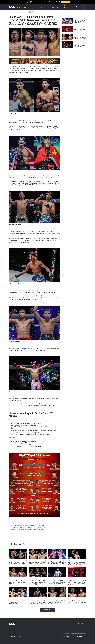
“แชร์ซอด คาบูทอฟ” (27, 350)
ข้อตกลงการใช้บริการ (81, 636)
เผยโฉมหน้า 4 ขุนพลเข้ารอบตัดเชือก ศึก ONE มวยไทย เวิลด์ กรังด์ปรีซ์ (28, 527)
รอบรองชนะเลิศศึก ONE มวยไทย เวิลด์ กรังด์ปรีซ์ (30, 296)
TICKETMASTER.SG (40, 406)
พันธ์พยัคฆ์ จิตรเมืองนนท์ (26, 348)
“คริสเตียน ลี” (46, 121)
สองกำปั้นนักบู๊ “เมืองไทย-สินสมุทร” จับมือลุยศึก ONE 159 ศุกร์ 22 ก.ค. (27, 525)
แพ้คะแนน (33, 126)
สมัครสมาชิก (18, 6)
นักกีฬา (35, 7)
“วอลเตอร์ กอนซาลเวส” (48, 298)
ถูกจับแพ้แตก (41, 238)
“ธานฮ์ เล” (54, 176)
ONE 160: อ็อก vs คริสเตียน (51, 70)
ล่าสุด (48, 7)
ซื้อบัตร (65, 6)
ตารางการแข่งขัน (26, 6)
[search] (83, 7)
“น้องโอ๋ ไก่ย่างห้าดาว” (14, 242)
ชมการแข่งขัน (40, 6)
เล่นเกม (53, 6)
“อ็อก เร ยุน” (44, 126)
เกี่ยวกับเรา (59, 6)
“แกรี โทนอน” (29, 181)
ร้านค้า (69, 6)
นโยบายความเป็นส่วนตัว (69, 636)
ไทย (77, 7)
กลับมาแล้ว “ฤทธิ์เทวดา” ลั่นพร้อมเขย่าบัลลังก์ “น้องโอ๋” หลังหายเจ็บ (27, 529)
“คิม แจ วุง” (18, 185)
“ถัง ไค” (31, 178)
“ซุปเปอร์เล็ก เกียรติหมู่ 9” (18, 298)
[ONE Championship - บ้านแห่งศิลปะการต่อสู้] (12, 6)
